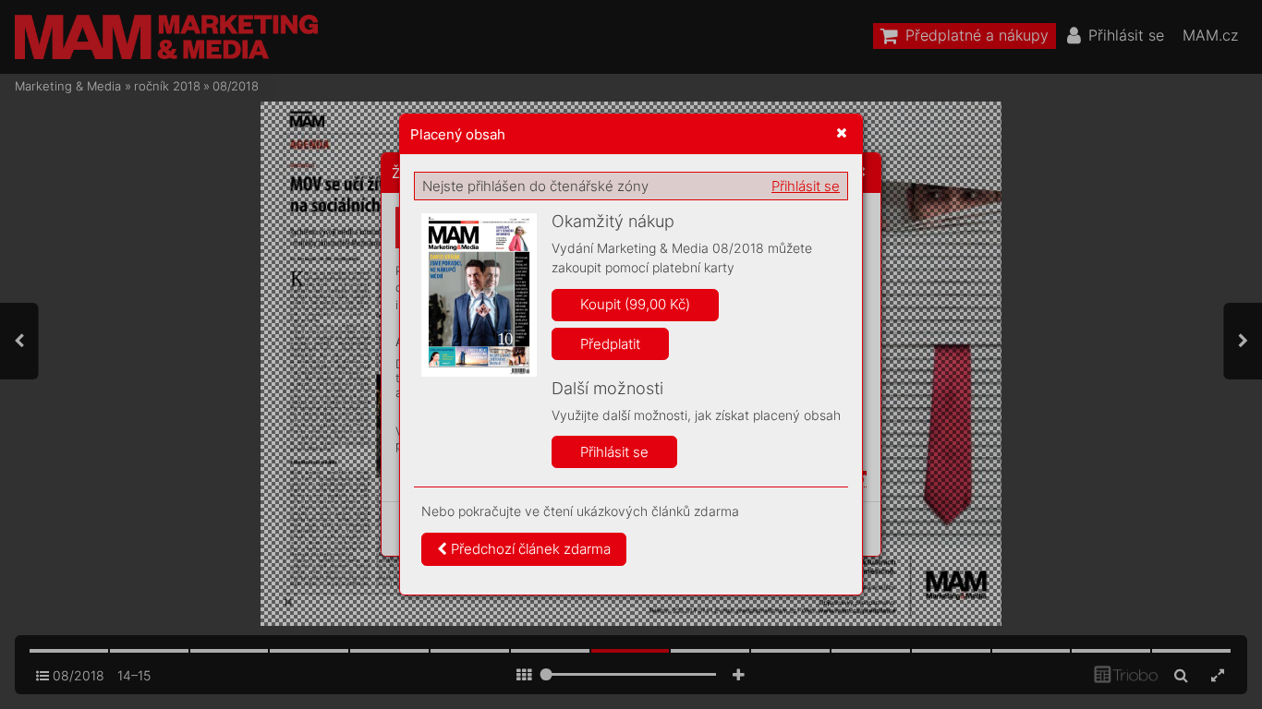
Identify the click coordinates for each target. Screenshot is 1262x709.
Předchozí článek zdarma (529, 549)
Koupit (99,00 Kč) (635, 304)
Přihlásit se (805, 186)
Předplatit (610, 344)
